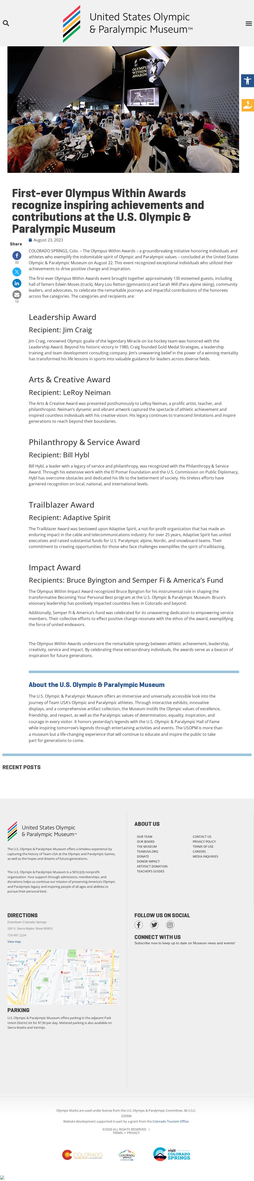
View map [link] (14, 942)
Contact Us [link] (202, 837)
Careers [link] (199, 851)
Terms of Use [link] (203, 846)
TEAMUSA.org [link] (147, 851)
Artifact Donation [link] (152, 866)
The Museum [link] (147, 846)
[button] (5, 23)
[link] (247, 80)
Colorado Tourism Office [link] (171, 1121)
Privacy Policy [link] (204, 842)
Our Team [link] (144, 837)
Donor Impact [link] (148, 861)
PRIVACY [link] (133, 1132)
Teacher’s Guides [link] (150, 871)
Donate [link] (143, 856)
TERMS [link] (118, 1132)
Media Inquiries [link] (205, 856)
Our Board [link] (146, 842)
